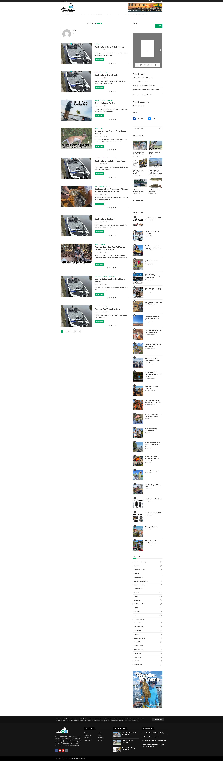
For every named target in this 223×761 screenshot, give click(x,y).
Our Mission (87, 735)
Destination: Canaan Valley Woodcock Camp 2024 (153, 331)
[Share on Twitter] (111, 63)
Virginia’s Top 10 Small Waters (107, 309)
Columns (109, 15)
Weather (86, 737)
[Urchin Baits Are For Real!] (76, 110)
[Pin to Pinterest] (113, 63)
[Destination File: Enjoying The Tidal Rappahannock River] (155, 163)
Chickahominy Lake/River (148, 581)
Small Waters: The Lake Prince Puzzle (110, 161)
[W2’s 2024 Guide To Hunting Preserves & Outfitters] (138, 461)
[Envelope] (63, 750)
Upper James (148, 657)
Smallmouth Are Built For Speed (155, 190)
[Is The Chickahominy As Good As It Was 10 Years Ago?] (138, 447)
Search (135, 23)
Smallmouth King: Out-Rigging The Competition (153, 247)
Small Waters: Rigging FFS (106, 219)
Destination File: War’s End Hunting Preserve (153, 303)
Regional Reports (97, 15)
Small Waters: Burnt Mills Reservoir (109, 47)
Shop (148, 15)
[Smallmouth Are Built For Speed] (155, 183)
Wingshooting (148, 664)
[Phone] (66, 750)
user (74, 30)
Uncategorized (148, 653)
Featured (148, 592)
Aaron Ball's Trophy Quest (148, 562)
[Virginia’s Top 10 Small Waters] (76, 315)
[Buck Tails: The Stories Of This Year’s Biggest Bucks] (138, 292)
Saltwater (148, 634)
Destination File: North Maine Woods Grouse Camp (153, 401)
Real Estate (140, 15)
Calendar (148, 573)
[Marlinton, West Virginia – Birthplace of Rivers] (138, 419)
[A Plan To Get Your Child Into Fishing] (140, 145)
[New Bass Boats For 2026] (138, 222)
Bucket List (148, 566)
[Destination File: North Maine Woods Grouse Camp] (138, 405)
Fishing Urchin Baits (151, 527)
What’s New (69, 15)
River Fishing (148, 630)
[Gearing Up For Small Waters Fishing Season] (76, 286)
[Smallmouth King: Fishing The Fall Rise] (138, 348)
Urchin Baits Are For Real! (105, 103)
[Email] (161, 1)
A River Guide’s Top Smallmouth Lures (151, 542)
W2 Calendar (130, 15)
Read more (99, 59)
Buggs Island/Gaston (148, 569)
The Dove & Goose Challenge (141, 81)
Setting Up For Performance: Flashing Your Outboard (152, 276)
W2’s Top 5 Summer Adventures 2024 (151, 429)
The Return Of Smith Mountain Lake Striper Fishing (152, 360)
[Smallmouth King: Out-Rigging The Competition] (138, 250)
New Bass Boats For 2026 (153, 218)
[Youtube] (60, 750)
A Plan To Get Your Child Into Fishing (143, 78)
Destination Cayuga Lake (153, 471)
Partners (119, 15)
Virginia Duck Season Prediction (151, 387)
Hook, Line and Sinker (148, 604)
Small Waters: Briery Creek (106, 75)
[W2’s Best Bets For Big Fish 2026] (138, 236)
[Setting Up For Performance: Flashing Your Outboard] (138, 278)
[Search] (161, 15)
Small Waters (148, 642)
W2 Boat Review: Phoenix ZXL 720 (142, 95)
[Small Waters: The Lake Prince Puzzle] (76, 168)
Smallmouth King (148, 645)
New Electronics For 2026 (153, 513)
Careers (100, 735)
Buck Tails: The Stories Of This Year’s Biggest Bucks (153, 289)
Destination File (148, 588)
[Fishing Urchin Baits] (138, 531)
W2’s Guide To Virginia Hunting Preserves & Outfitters (152, 318)
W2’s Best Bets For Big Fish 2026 (152, 233)
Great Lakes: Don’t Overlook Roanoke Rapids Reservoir (153, 374)
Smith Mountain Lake (148, 649)
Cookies (100, 740)
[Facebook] (160, 1)
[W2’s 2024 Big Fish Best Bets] (138, 489)
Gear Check (148, 600)
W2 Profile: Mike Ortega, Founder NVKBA (144, 85)
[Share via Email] (115, 63)
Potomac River (148, 623)
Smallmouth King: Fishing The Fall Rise (153, 345)
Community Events (148, 585)
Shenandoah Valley (148, 638)
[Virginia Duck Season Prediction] (138, 391)
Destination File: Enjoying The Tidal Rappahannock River (155, 172)
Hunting (86, 15)
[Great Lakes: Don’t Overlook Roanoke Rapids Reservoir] (138, 377)
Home (62, 15)
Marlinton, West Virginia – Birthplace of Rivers (153, 415)
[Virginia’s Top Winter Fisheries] (138, 264)
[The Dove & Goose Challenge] (155, 145)
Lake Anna (148, 611)
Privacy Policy (88, 740)
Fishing (79, 15)
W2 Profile (148, 661)
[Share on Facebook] (109, 63)
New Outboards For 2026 (153, 499)
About (86, 732)
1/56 (137, 65)
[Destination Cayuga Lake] (138, 475)
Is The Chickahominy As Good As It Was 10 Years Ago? (152, 444)
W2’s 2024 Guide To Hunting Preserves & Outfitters (152, 458)
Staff (99, 732)
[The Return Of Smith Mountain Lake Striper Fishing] (138, 363)
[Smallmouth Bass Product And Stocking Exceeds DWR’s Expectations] (76, 196)
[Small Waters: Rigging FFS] (76, 225)
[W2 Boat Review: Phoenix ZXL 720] (140, 183)
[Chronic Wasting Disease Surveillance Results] (76, 138)
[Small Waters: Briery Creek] (76, 81)
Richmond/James (148, 626)
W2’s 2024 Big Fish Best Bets (153, 485)
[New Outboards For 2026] (138, 503)
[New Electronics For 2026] (138, 517)
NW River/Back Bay (148, 619)
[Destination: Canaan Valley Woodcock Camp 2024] (138, 334)
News (148, 615)
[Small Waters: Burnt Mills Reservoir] (76, 53)
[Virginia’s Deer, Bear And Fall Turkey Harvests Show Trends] (76, 254)
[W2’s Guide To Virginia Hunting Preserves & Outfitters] (138, 320)
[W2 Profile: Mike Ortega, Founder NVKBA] (140, 163)
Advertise (100, 737)
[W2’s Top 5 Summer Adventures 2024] (138, 433)
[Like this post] (107, 63)
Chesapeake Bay (148, 577)
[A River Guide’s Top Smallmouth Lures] (138, 545)
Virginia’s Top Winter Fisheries (151, 261)
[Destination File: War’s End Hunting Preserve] (138, 306)
